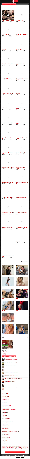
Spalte (18, 448)
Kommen (24, 446)
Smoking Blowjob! (4, 441)
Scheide (10, 448)
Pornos (6, 455)
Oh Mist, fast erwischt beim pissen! (6, 437)
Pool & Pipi (3, 400)
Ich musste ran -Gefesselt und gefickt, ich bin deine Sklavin (22, 108)
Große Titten (17, 446)
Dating (16, 455)
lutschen (26, 446)
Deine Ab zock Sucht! (4, 402)
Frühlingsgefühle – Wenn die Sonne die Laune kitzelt (10, 362)
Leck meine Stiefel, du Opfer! (5, 412)
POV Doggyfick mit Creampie (5, 425)
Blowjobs (4, 353)
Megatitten (9, 447)
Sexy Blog (4, 352)
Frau (12, 446)
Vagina (21, 448)
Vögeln (25, 448)
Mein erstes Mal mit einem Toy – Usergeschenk (22, 227)
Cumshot (18, 444)
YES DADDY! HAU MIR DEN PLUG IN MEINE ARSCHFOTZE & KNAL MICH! (10, 431)
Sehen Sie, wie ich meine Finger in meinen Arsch (7, 438)
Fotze (10, 446)
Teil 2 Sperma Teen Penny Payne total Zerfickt (8, 20)
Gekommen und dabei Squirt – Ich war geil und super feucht (22, 138)
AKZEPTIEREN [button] (17, 457)
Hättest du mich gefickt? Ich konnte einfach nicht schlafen (8, 212)
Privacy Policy (22, 455)
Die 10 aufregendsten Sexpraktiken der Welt (9, 381)
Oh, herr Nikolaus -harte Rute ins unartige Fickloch (7, 153)
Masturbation (3, 447)
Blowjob (13, 444)
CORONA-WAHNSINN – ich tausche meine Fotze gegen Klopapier (22, 183)
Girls (14, 446)
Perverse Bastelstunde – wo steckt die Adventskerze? (21, 168)
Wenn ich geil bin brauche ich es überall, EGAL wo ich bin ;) (22, 64)
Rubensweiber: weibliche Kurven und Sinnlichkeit (10, 384)
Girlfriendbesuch (18, 93)
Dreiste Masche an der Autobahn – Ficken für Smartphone (21, 79)
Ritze (8, 448)
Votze (23, 448)
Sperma (19, 448)
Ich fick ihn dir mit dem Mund (5, 434)
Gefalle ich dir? (17, 241)
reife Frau (5, 448)
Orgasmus (20, 447)
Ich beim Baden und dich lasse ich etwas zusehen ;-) (7, 227)
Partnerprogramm (25, 454)
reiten (6, 448)
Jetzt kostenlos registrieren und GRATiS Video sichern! (9, 4)
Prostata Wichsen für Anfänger (5, 396)
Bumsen (16, 444)
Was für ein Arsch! (4, 406)
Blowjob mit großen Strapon (5, 419)
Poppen (27, 447)
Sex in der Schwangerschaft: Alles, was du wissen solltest (11, 375)
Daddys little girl (4, 49)
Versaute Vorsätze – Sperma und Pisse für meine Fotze (21, 123)
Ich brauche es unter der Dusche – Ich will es (8, 167)
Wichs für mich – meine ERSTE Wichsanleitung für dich (8, 138)
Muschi (13, 447)
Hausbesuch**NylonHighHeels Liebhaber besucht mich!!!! (8, 409)
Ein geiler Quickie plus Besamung (6, 418)
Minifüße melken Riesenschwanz (6, 107)
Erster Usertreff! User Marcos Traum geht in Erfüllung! (8, 256)
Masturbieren (6, 447)
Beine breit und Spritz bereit (5, 393)
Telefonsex (4, 354)
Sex (16, 448)
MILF (11, 447)
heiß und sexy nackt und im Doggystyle (6, 405)
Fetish (6, 446)
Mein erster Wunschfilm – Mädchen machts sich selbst (21, 212)
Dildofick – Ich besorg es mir (5, 34)
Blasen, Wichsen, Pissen (19, 49)
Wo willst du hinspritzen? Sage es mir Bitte (7, 122)
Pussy (2, 448)
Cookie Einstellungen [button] (12, 457)
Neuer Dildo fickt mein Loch (5, 415)
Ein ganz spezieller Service (19, 20)
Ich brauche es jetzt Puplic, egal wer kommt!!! (8, 182)
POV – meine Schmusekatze (5, 424)
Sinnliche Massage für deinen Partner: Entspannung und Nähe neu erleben (13, 378)
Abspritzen (3, 444)
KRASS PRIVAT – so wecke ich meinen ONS (7, 197)
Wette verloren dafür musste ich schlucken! (7, 403)
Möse (15, 447)
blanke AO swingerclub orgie (5, 422)
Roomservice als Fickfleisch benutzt (6, 78)
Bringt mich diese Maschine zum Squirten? (7, 63)
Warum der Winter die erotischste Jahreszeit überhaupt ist (11, 359)
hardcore (20, 446)
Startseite (3, 455)
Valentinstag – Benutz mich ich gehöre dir (7, 93)
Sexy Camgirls (8, 455)
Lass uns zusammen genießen (5, 428)
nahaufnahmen (17, 447)
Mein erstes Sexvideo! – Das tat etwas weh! (21, 152)
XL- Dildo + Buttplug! (4, 440)
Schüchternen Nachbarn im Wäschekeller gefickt (21, 198)
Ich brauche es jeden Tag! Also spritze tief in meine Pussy (21, 35)
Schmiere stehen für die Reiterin (5, 399)
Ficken (8, 446)
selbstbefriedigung (13, 448)
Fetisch (3, 446)
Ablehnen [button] (22, 457)
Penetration (24, 447)
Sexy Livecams (5, 351)
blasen (6, 444)
